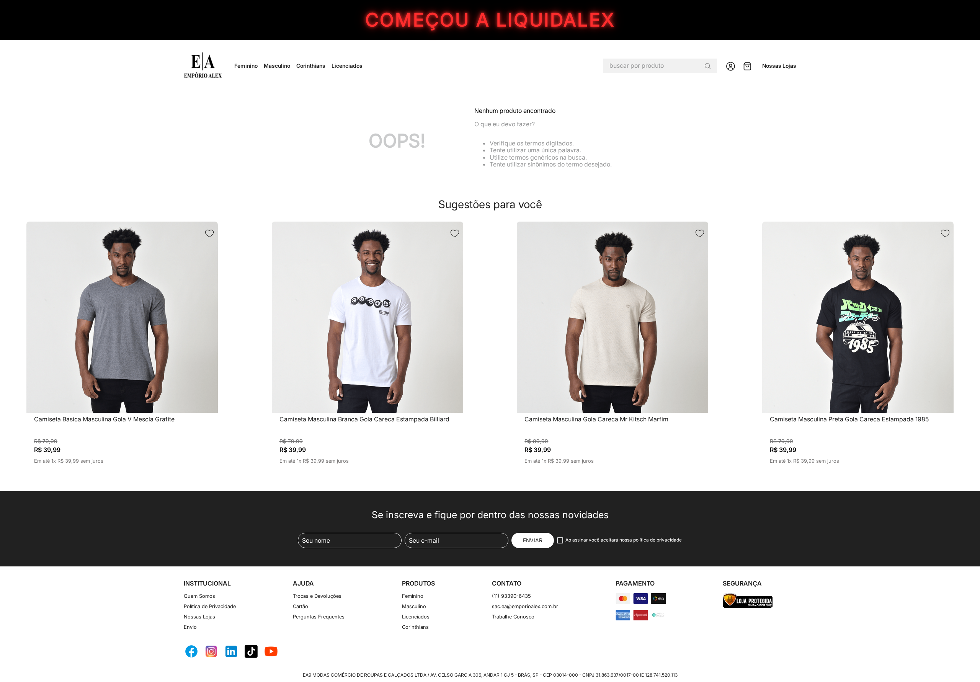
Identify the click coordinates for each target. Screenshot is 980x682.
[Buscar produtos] (707, 66)
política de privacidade (657, 540)
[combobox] (660, 66)
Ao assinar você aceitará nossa (623, 540)
